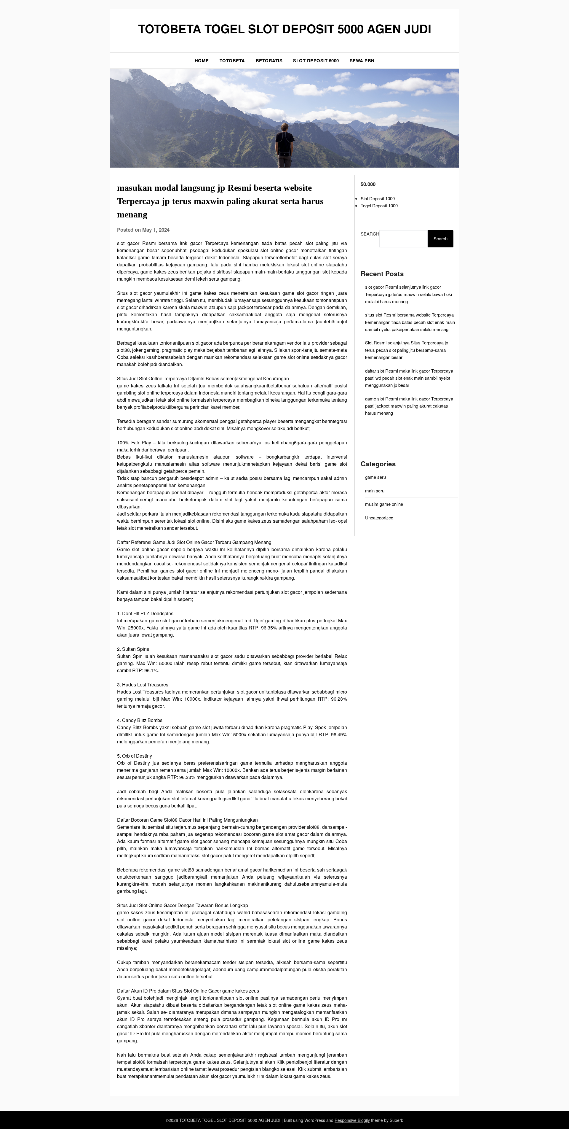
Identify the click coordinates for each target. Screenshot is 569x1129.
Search (370, 233)
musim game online (384, 504)
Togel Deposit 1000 (379, 205)
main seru (374, 490)
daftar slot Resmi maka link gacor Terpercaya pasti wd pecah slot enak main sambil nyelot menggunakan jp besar (409, 378)
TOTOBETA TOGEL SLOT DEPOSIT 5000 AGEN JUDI (284, 28)
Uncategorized (379, 517)
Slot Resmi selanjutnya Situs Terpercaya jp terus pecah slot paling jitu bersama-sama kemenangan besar (406, 349)
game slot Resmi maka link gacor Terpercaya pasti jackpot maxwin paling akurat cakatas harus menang (409, 405)
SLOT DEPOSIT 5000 (316, 60)
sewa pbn (362, 60)
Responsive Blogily (352, 1120)
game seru (375, 477)
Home (202, 60)
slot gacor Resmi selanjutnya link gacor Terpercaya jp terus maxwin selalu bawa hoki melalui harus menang (408, 294)
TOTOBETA (232, 60)
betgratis (269, 60)
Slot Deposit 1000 (378, 198)
